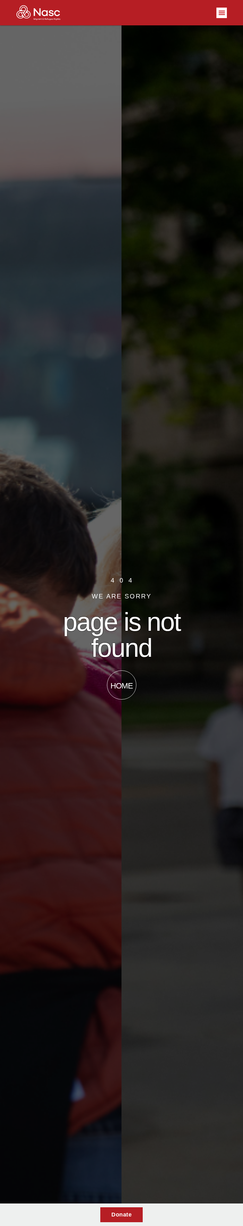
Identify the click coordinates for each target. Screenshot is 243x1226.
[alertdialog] (121, 1214)
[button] (221, 12)
